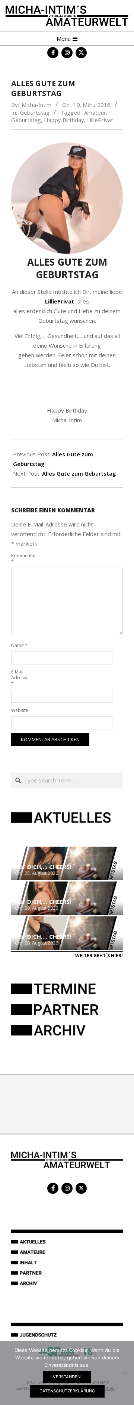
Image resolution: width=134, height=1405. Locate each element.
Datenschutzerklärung (67, 1390)
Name (19, 645)
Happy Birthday (64, 120)
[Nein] (124, 1372)
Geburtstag (35, 112)
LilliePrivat (100, 120)
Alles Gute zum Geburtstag (79, 473)
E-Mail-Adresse (19, 678)
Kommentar (19, 558)
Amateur (95, 112)
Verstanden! (67, 1376)
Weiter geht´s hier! (99, 955)
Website (19, 710)
